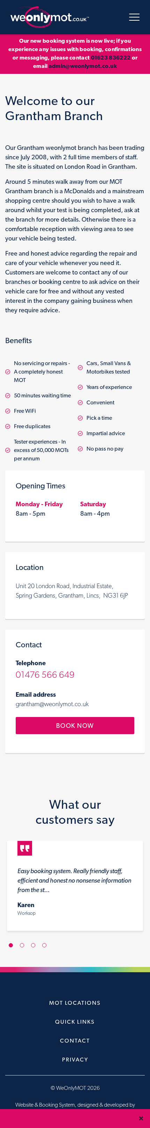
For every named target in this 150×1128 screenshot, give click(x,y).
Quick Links (75, 1021)
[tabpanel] (75, 889)
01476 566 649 (45, 674)
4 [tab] (46, 948)
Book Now (75, 725)
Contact (75, 1040)
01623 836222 (111, 57)
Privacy (75, 1059)
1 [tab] (13, 948)
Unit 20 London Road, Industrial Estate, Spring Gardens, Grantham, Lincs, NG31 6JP (72, 590)
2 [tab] (24, 948)
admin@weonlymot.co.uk (83, 66)
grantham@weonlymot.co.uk (52, 704)
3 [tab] (35, 948)
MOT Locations (75, 1003)
